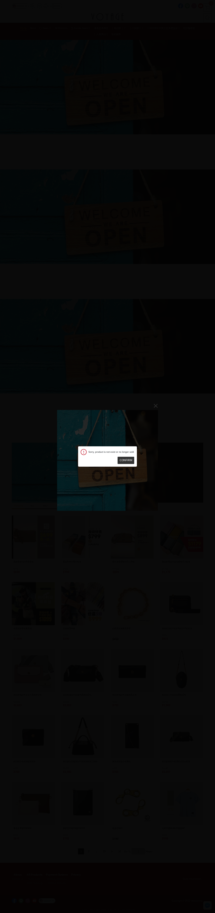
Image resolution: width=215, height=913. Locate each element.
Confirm (126, 460)
